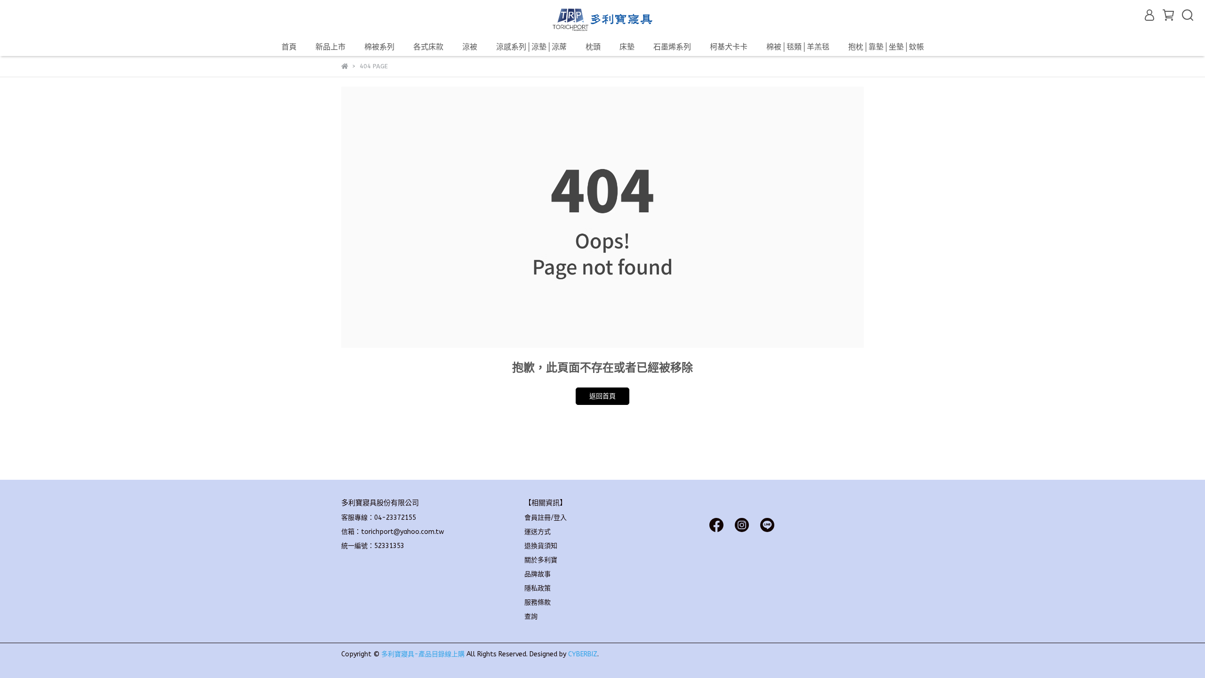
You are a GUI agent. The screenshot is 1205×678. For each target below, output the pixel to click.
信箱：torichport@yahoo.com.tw (392, 532)
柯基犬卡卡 (728, 46)
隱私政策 (537, 588)
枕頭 (593, 46)
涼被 (469, 46)
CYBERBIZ (582, 654)
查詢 (531, 617)
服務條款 (537, 602)
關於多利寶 (540, 560)
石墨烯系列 (672, 46)
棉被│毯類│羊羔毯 (797, 46)
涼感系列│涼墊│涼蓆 (531, 46)
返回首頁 (602, 396)
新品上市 (330, 46)
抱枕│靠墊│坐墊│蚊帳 (886, 46)
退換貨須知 (540, 546)
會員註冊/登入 (545, 518)
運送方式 (537, 532)
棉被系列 (379, 46)
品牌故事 (537, 574)
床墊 (627, 46)
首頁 (289, 46)
